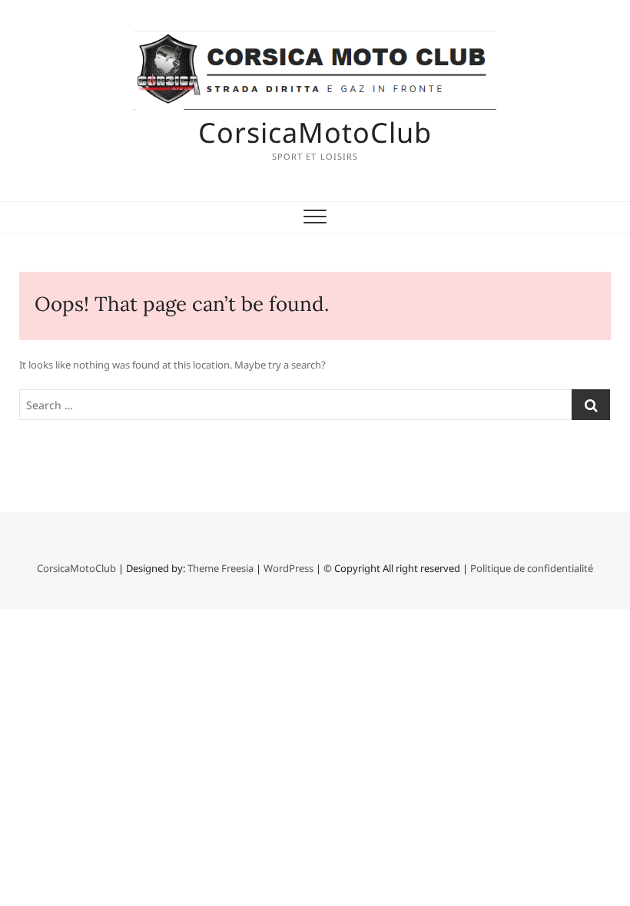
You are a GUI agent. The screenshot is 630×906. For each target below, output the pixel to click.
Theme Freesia (220, 568)
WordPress (288, 568)
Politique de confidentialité (531, 568)
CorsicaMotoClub (315, 133)
